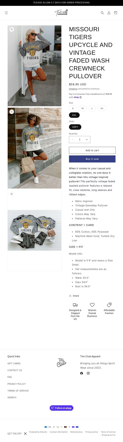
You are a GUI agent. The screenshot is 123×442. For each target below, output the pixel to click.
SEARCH (12, 397)
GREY (75, 127)
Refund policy (76, 432)
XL (104, 109)
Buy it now (92, 159)
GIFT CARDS (14, 363)
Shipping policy (109, 435)
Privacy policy (92, 432)
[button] (6, 12)
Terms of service (108, 432)
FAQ (10, 377)
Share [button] (76, 295)
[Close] (25, 433)
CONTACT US (15, 370)
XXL (74, 115)
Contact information (59, 432)
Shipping (73, 89)
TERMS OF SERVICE (18, 390)
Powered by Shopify (38, 432)
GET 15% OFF (15, 433)
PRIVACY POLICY (17, 384)
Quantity (73, 133)
